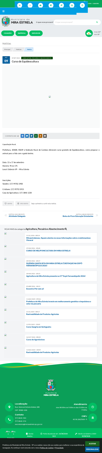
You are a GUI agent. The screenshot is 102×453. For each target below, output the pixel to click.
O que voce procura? (44, 22)
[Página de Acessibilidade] (82, 5)
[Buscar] (97, 22)
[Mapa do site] (72, 5)
